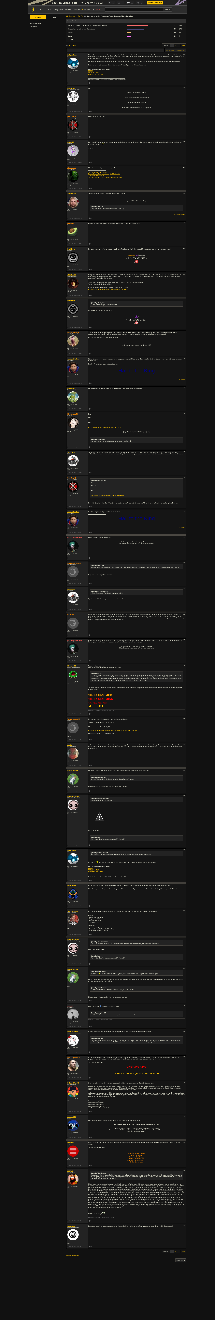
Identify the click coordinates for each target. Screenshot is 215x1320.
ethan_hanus (71, 168)
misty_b (70, 1171)
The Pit (80, 16)
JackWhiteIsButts (73, 359)
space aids (71, 452)
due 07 (69, 223)
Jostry (69, 1006)
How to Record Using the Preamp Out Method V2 (104, 174)
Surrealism (182, 379)
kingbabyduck (72, 332)
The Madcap (71, 275)
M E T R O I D (96, 706)
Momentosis (71, 414)
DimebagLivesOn (73, 796)
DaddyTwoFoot (72, 770)
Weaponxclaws (72, 719)
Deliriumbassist (72, 1057)
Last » (183, 45)
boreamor (70, 1142)
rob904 (69, 745)
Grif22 (69, 614)
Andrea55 (70, 142)
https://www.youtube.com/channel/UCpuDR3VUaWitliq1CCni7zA (109, 289)
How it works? (181, 50)
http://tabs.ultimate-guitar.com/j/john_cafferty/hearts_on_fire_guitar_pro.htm (112, 730)
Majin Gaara (71, 885)
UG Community (71, 16)
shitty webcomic (179, 214)
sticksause (71, 1226)
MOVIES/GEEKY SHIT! (96, 74)
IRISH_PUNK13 (72, 1031)
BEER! (90, 71)
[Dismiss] (184, 2)
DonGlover (71, 249)
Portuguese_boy (73, 563)
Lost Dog (70, 116)
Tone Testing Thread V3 (96, 175)
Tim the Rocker (72, 911)
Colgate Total (71, 55)
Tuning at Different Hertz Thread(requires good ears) (105, 177)
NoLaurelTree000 (73, 1083)
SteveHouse (71, 193)
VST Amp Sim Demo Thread (97, 172)
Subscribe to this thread (72, 1255)
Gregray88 (70, 388)
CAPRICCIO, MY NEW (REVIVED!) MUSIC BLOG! (136, 1073)
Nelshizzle (71, 88)
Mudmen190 (71, 666)
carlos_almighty (72, 537)
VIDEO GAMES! (93, 73)
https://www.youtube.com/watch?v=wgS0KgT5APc (104, 427)
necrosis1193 (71, 1117)
